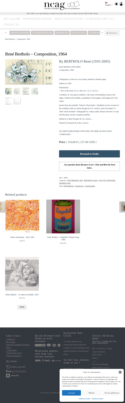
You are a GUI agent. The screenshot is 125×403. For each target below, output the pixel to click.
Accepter (71, 393)
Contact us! (10, 339)
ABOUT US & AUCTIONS (68, 18)
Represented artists (37, 18)
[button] (120, 372)
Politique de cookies (84, 398)
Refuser (92, 393)
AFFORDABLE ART (97, 33)
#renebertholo (90, 186)
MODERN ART (62, 33)
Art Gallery (12, 18)
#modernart (79, 186)
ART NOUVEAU (79, 33)
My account (10, 342)
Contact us (11, 24)
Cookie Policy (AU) (14, 353)
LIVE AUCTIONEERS (107, 180)
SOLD (22, 307)
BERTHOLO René (91, 180)
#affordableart (68, 186)
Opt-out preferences (13, 356)
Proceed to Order (89, 153)
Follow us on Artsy (18, 367)
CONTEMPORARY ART (42, 33)
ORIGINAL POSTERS (19, 33)
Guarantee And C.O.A (99, 18)
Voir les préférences (111, 393)
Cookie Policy (11, 350)
